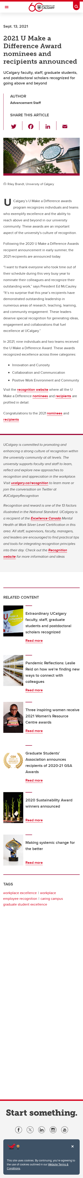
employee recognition (20, 898)
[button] (16, 125)
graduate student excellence (25, 904)
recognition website (32, 389)
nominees (40, 395)
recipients (63, 395)
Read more (34, 640)
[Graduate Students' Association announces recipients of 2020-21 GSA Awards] (13, 760)
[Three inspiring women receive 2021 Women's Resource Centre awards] (13, 717)
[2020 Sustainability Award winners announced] (13, 807)
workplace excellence (20, 892)
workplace (48, 892)
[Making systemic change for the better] (13, 850)
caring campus (52, 898)
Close (72, 1149)
